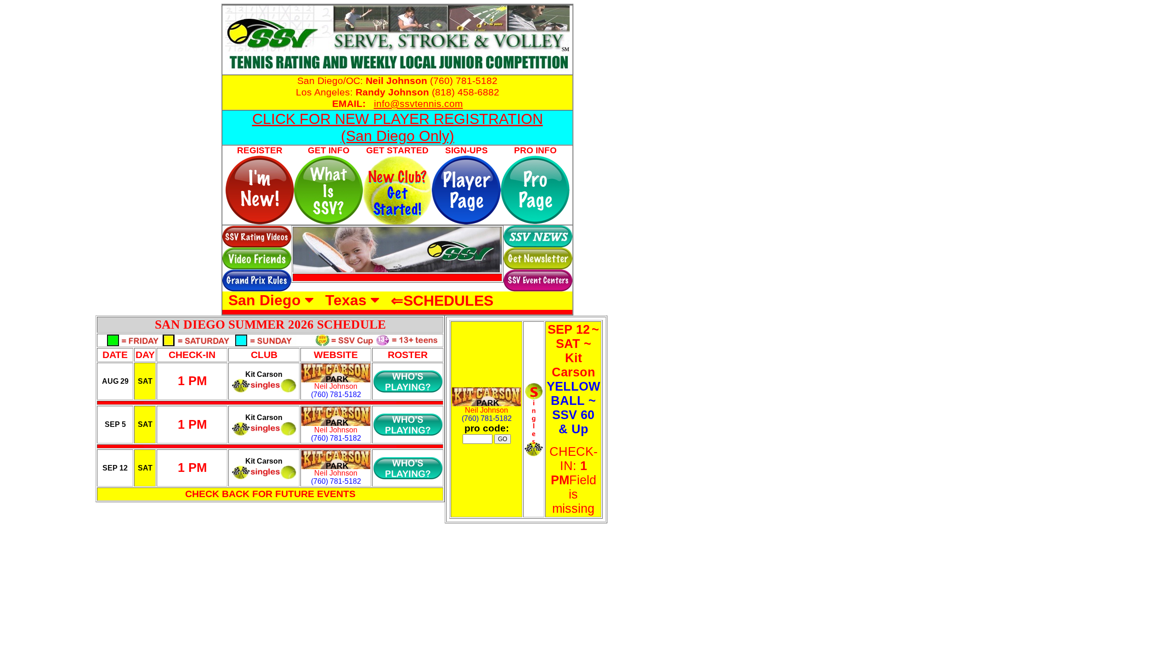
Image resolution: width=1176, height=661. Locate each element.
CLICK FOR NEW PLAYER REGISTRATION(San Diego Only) (397, 127)
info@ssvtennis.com (418, 103)
